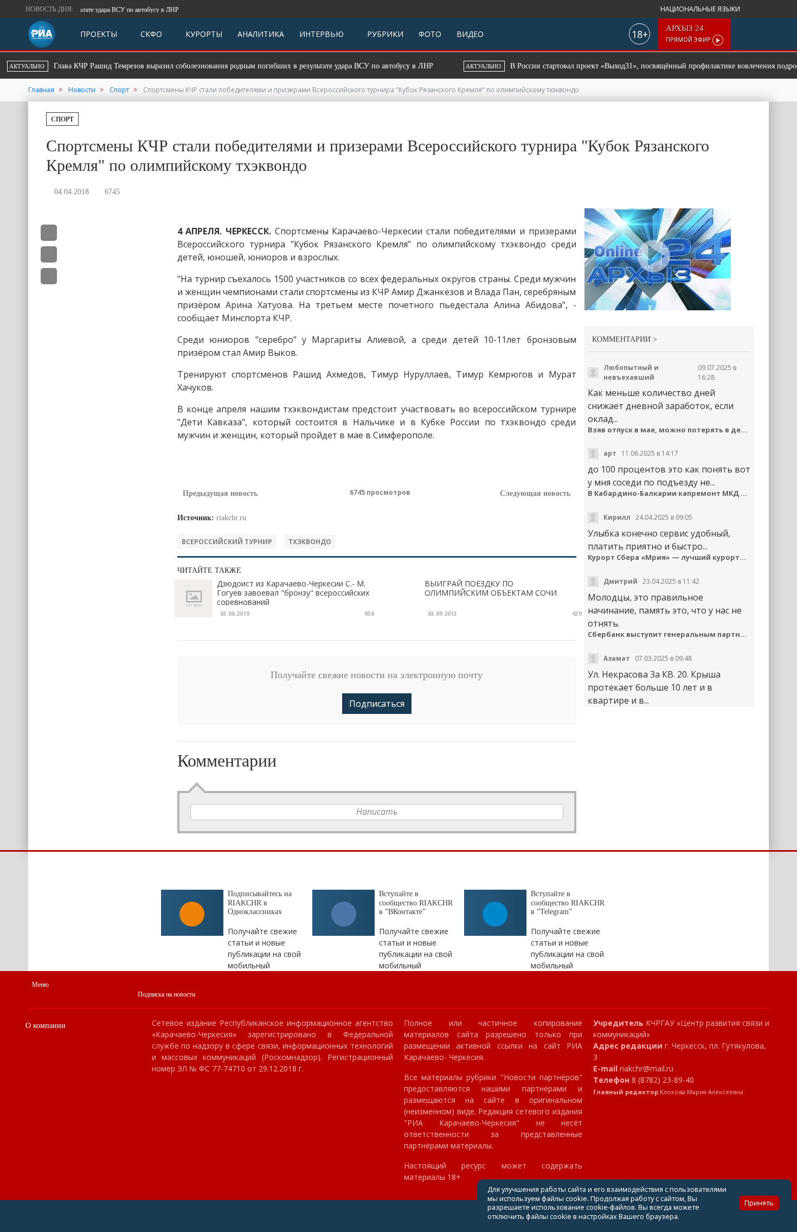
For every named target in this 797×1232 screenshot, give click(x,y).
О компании (45, 1026)
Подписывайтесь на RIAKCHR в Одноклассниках (260, 903)
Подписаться (376, 704)
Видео (470, 34)
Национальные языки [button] (701, 9)
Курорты (202, 34)
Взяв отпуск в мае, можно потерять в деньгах (669, 430)
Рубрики (384, 34)
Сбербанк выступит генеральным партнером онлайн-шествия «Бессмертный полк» (669, 634)
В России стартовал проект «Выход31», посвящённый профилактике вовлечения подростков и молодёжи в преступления (320, 66)
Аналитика (260, 34)
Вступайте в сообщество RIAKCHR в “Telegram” (568, 903)
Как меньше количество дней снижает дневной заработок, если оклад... (661, 406)
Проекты (98, 34)
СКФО (150, 34)
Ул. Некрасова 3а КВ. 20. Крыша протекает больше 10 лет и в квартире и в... (654, 687)
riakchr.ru (231, 518)
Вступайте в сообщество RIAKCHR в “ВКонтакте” (416, 903)
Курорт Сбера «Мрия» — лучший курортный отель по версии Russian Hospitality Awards (669, 557)
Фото (430, 34)
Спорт (62, 119)
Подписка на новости (166, 994)
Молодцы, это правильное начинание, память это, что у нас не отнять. (665, 610)
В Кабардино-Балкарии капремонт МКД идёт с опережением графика (669, 493)
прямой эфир (689, 33)
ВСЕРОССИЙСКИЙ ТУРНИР (227, 541)
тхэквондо (309, 541)
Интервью (321, 34)
